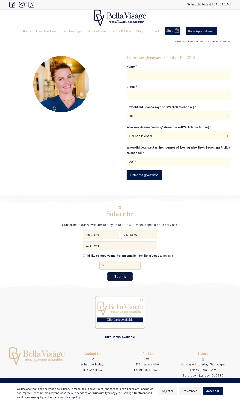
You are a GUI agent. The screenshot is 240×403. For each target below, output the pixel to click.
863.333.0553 (221, 4)
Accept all (213, 390)
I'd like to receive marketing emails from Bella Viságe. (130, 255)
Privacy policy (72, 397)
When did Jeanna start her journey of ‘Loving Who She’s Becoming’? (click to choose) (178, 150)
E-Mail (132, 86)
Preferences (189, 390)
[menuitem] (13, 5)
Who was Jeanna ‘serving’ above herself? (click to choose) (169, 127)
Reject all (167, 390)
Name (132, 66)
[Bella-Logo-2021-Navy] (120, 18)
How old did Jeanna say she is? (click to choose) (161, 107)
